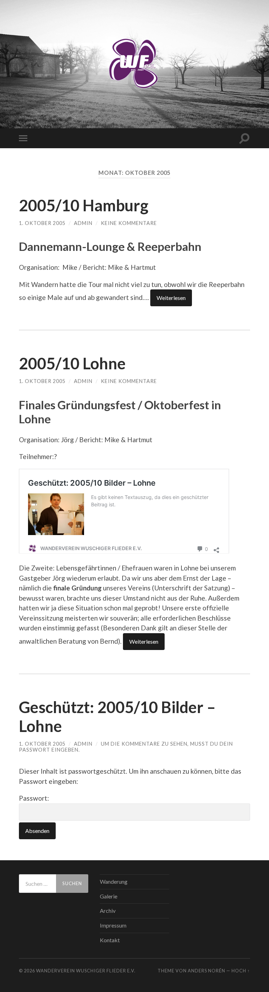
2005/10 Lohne (72, 363)
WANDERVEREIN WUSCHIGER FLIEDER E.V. (86, 970)
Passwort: (34, 798)
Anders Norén (206, 970)
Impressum (113, 925)
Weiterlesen (171, 297)
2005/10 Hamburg (84, 205)
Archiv (108, 910)
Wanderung (113, 881)
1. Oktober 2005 (42, 223)
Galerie (108, 896)
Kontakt (110, 940)
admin (83, 223)
